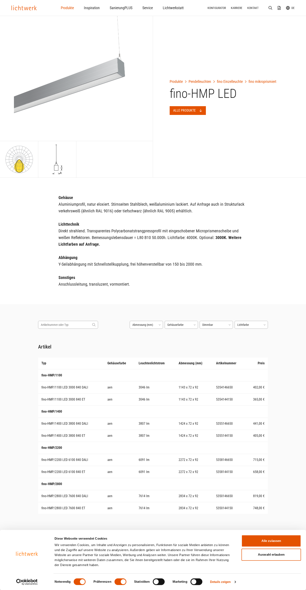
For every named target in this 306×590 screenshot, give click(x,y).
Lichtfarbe (243, 324)
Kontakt (253, 8)
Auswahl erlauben (271, 554)
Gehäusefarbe (175, 324)
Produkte (67, 8)
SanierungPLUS (121, 8)
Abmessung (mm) (142, 324)
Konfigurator (217, 8)
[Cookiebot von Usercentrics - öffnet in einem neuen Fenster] (27, 582)
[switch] (120, 581)
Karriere (236, 8)
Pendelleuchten (200, 81)
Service (147, 8)
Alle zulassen (271, 541)
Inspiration (92, 8)
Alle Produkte (184, 110)
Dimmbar (207, 324)
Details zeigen (220, 582)
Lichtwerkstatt (173, 8)
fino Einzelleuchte (230, 81)
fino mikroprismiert (262, 81)
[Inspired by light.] (24, 7)
